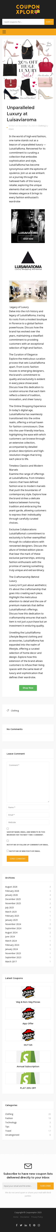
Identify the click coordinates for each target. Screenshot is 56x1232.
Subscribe (45, 1186)
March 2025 (11, 911)
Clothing (41, 126)
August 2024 (11, 932)
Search (49, 22)
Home (15, 1217)
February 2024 (12, 944)
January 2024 (11, 949)
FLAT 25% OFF (28, 1088)
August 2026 (11, 886)
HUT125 (28, 1045)
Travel (8, 1130)
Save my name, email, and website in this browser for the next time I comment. (26, 833)
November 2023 (13, 953)
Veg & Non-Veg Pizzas (28, 1002)
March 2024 (11, 940)
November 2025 (13, 903)
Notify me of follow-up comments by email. (28, 845)
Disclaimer (24, 1217)
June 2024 (10, 936)
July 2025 (9, 907)
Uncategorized (12, 1134)
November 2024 (13, 924)
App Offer (28, 1023)
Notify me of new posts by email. (24, 851)
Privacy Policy (37, 1217)
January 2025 (11, 920)
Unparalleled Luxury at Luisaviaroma (21, 113)
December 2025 (13, 899)
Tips (7, 1126)
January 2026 (11, 895)
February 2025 (12, 915)
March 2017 (11, 961)
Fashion (9, 1118)
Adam (11, 129)
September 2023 (13, 957)
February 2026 (12, 890)
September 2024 (13, 928)
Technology (11, 1122)
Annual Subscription (28, 1066)
